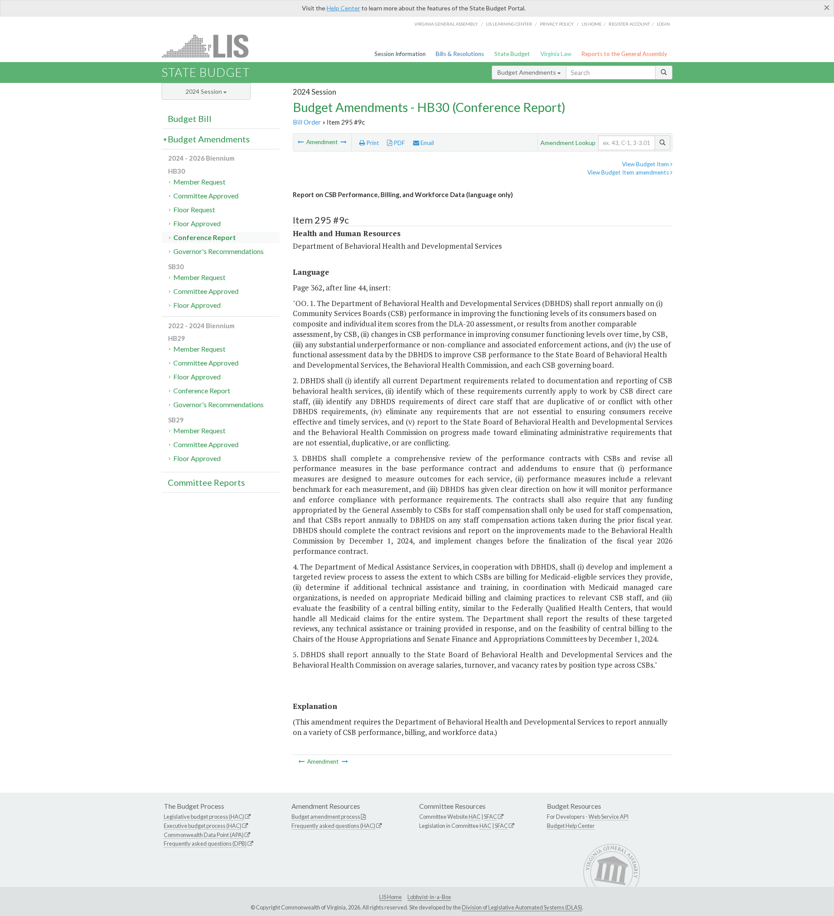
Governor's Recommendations (218, 251)
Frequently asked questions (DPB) (205, 843)
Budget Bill (190, 118)
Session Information (400, 53)
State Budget (512, 53)
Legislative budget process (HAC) (204, 816)
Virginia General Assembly (446, 23)
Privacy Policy (557, 23)
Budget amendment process (325, 816)
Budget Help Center (571, 825)
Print (372, 142)
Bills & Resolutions (460, 53)
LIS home (592, 23)
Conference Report (204, 237)
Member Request (199, 182)
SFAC (490, 816)
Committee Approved (205, 195)
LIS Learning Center (509, 23)
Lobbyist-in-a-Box (429, 896)
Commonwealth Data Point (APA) (204, 834)
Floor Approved (197, 223)
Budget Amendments (527, 72)
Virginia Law (555, 53)
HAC (474, 816)
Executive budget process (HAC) (203, 825)
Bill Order (307, 122)
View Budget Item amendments (628, 172)
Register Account (629, 23)
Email (426, 142)
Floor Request (194, 209)
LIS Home (390, 896)
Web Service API (609, 816)
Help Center (343, 8)
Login (663, 23)
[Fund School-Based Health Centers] (344, 141)
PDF (398, 142)
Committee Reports (206, 482)
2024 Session (204, 91)
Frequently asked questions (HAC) (333, 825)
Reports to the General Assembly (624, 53)
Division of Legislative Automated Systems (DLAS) (522, 907)
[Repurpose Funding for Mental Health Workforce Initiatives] (301, 141)
